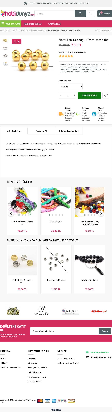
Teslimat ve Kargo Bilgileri (68, 363)
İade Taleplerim (34, 372)
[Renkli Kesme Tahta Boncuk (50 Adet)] (89, 202)
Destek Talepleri (34, 381)
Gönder (105, 331)
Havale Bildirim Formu (37, 377)
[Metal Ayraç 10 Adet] (56, 260)
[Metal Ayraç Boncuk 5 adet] (22, 260)
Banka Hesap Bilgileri (66, 358)
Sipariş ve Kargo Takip (37, 367)
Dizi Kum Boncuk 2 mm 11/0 (22, 222)
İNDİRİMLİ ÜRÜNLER (33, 24)
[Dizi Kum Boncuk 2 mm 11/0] (22, 202)
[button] (19, 215)
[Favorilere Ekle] (105, 95)
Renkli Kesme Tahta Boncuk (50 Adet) (90, 222)
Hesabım (31, 358)
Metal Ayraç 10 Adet (56, 280)
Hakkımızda (5, 363)
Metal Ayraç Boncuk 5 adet (22, 281)
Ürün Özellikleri (14, 131)
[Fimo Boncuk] (56, 202)
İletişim (3, 358)
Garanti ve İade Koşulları (10, 367)
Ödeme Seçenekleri (68, 131)
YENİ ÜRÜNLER (54, 24)
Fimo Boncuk (56, 221)
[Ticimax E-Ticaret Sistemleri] (56, 410)
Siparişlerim (33, 363)
